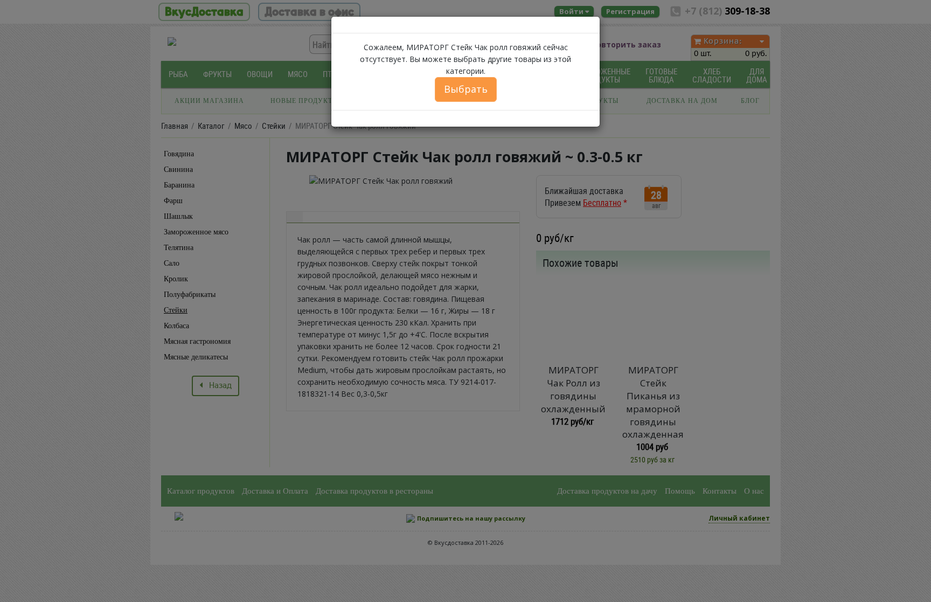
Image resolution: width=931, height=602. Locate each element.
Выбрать (466, 88)
